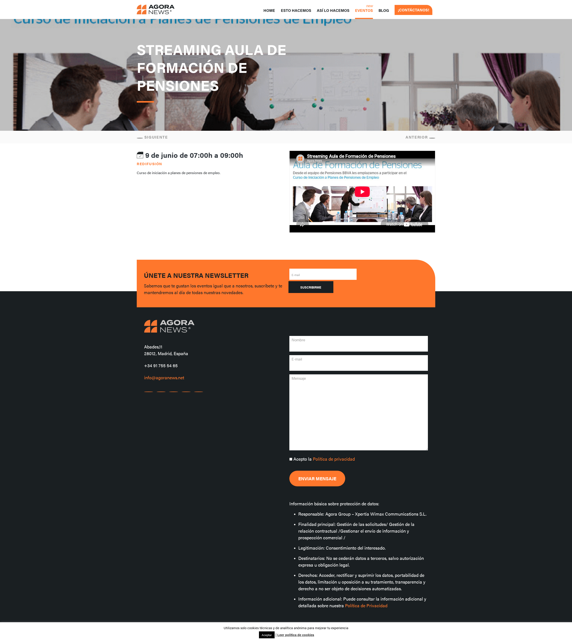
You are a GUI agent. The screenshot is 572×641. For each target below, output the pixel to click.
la (324, 458)
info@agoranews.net (164, 377)
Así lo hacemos (333, 10)
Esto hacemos (296, 10)
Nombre (298, 339)
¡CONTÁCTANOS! (413, 10)
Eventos (364, 10)
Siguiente (155, 137)
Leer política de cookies (295, 634)
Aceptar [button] (267, 635)
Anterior (417, 137)
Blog (384, 10)
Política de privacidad (334, 458)
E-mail (296, 275)
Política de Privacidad (366, 605)
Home (269, 10)
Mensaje (299, 378)
